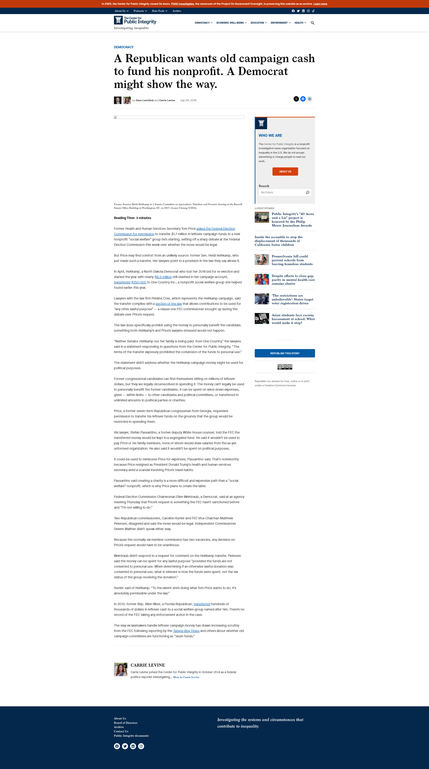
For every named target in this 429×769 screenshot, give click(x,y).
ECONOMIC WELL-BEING (230, 22)
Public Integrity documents (131, 735)
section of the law (169, 303)
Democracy (124, 47)
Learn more (320, 4)
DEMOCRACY (202, 22)
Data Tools (158, 10)
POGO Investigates (182, 4)
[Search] (307, 192)
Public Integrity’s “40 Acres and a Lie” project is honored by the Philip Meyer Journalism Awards (293, 219)
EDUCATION (257, 22)
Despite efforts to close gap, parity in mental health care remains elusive (293, 279)
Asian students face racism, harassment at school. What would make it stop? (293, 319)
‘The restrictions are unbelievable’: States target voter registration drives (292, 299)
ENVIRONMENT (279, 22)
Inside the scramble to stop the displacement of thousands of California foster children (279, 241)
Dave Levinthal (145, 100)
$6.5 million (163, 277)
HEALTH (299, 22)
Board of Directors (125, 722)
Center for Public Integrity (279, 144)
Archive (177, 10)
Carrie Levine (167, 100)
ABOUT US (285, 171)
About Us (120, 10)
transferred (122, 282)
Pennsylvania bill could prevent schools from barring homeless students (292, 260)
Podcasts (139, 10)
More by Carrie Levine (186, 677)
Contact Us (121, 731)
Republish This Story (285, 353)
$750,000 (138, 282)
